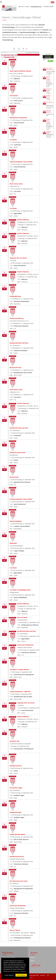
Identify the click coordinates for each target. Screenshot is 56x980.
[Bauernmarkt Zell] (12, 361)
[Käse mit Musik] (12, 622)
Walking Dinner (48, 96)
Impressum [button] (23, 971)
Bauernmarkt (14, 477)
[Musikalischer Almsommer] (12, 111)
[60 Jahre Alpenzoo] (12, 224)
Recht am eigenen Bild (33, 975)
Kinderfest (48, 89)
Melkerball (13, 543)
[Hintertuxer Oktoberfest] (12, 650)
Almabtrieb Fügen (15, 812)
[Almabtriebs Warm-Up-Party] (12, 336)
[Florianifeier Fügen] (12, 781)
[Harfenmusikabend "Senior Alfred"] (12, 155)
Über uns (21, 6)
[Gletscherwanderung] (12, 311)
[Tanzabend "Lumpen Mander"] (12, 663)
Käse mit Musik (22, 617)
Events (32, 957)
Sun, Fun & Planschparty (49, 68)
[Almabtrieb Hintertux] (12, 850)
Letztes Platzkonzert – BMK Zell (20, 691)
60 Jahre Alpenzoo (23, 219)
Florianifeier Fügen (16, 788)
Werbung (42, 975)
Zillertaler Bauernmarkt (18, 452)
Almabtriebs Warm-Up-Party (19, 343)
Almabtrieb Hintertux (17, 856)
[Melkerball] (12, 536)
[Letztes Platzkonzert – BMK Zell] (12, 685)
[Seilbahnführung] (12, 289)
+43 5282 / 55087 (48, 6)
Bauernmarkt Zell (15, 367)
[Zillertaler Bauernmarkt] (12, 446)
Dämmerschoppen (16, 521)
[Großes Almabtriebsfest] (12, 827)
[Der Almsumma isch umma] (12, 874)
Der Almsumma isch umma (19, 881)
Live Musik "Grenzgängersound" (20, 590)
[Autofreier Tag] (12, 734)
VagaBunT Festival (48, 132)
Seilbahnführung (15, 296)
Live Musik (13, 140)
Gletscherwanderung (16, 318)
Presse (27, 6)
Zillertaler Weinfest (48, 111)
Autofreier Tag (14, 741)
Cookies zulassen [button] (21, 975)
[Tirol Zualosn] (12, 89)
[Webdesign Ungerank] (48, 57)
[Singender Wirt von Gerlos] (12, 251)
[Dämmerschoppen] (12, 514)
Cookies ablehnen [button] (9, 975)
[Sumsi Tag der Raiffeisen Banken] (12, 64)
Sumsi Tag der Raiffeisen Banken (20, 71)
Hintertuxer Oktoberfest (25, 645)
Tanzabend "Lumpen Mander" (19, 669)
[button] (52, 2)
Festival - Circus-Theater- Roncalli (48, 79)
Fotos (32, 961)
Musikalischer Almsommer (18, 117)
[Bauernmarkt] (12, 470)
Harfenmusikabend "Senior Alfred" (21, 162)
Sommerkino (49, 102)
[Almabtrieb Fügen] (12, 805)
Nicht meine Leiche (16, 184)
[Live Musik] (12, 133)
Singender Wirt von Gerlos (18, 258)
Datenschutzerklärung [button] (13, 971)
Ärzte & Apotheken (8, 957)
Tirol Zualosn (14, 95)
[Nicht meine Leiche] (12, 177)
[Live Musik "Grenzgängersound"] (12, 583)
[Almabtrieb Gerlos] (12, 759)
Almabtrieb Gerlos (16, 766)
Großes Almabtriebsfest (17, 834)
